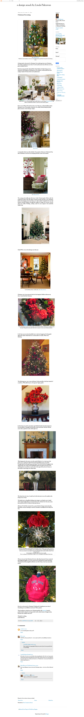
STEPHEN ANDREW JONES (60, 96)
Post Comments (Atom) (28, 702)
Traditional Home (36, 57)
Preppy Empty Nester (60, 73)
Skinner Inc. (59, 83)
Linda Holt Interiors (61, 79)
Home (35, 700)
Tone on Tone (59, 90)
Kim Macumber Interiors (60, 81)
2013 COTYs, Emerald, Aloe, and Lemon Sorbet (60, 35)
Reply (22, 632)
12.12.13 (25, 629)
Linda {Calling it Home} (25, 654)
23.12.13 (36, 665)
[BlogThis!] (38, 620)
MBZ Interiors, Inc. (60, 89)
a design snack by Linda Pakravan (34, 5)
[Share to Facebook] (40, 620)
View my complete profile (59, 28)
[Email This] (37, 620)
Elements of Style (49, 101)
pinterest (44, 610)
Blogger (47, 714)
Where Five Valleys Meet (61, 75)
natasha (22, 629)
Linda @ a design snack (28, 644)
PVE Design (59, 85)
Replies (23, 642)
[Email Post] (35, 620)
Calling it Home (60, 87)
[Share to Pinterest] (41, 620)
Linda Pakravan (26, 675)
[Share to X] (39, 620)
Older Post (50, 700)
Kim (21, 636)
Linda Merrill (59, 77)
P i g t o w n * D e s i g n (61, 93)
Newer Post (20, 700)
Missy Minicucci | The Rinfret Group (28, 665)
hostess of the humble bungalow (60, 68)
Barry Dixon (35, 148)
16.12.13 (31, 654)
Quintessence (59, 70)
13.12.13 (23, 636)
